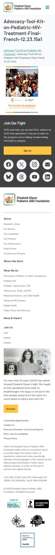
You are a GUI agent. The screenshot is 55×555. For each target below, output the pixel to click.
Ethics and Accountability (16, 434)
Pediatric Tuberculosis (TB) (17, 285)
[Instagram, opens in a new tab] (34, 164)
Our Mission (9, 229)
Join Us (8, 327)
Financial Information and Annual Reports (23, 429)
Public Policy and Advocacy (17, 310)
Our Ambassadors (12, 243)
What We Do (11, 270)
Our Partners (10, 238)
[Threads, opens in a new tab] (21, 177)
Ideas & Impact (13, 318)
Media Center (10, 248)
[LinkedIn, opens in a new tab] (47, 177)
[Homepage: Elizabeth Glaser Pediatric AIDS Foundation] (14, 7)
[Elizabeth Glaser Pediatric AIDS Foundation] (27, 199)
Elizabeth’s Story (12, 224)
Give (6, 332)
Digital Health (10, 305)
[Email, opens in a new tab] (47, 164)
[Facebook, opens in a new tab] (8, 164)
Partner (7, 337)
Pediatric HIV (10, 280)
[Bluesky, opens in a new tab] (8, 177)
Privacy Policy (10, 438)
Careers (7, 342)
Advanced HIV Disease (15, 300)
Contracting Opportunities (16, 420)
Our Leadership (11, 233)
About (7, 218)
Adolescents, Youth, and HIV (17, 290)
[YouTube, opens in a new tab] (34, 177)
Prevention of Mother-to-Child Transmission (25, 276)
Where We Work (13, 261)
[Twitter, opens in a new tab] (21, 164)
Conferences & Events (14, 253)
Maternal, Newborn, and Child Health (21, 295)
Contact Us (9, 425)
